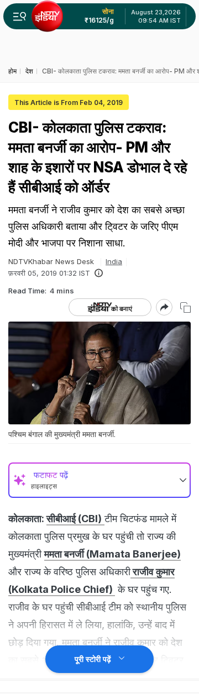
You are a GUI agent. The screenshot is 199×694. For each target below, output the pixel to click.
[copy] (185, 307)
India (114, 261)
